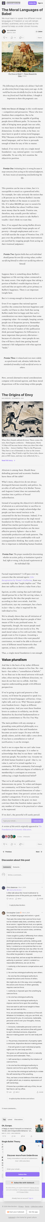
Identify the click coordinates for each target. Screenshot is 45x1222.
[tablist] (11, 867)
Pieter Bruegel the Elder (27, 75)
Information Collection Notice (29, 1190)
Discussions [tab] (18, 1120)
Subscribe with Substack (24, 1182)
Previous (8, 852)
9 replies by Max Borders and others (21, 1099)
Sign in (40, 3)
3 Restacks (26, 837)
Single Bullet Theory (11, 1141)
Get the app (33, 1212)
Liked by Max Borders (15, 890)
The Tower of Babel (15, 74)
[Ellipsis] (42, 887)
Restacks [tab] (16, 867)
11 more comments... (9, 1108)
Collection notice (37, 1206)
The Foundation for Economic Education (22, 828)
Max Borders (11, 30)
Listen (40, 32)
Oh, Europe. (7, 1126)
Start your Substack (16, 1212)
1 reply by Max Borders (17, 905)
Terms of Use (34, 1188)
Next (38, 852)
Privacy (21, 1206)
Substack (11, 1217)
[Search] (41, 1119)
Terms (27, 1206)
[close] (38, 1146)
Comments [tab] (7, 867)
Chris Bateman (12, 887)
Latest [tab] (10, 1120)
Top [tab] (4, 1120)
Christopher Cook (13, 913)
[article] (22, 1130)
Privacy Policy (23, 1192)
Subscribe (32, 3)
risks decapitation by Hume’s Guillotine (18, 579)
